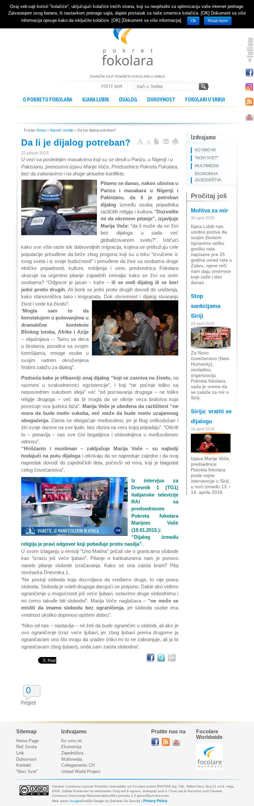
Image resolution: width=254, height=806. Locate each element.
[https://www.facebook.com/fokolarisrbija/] (155, 742)
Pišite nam (111, 86)
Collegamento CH (78, 765)
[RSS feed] (166, 742)
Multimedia (71, 759)
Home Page (27, 740)
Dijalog (128, 99)
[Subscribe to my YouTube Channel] (249, 116)
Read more (218, 20)
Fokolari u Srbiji (205, 99)
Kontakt (23, 765)
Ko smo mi (71, 740)
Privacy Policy (155, 801)
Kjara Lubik (95, 99)
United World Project (81, 771)
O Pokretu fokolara (47, 99)
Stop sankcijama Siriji (205, 306)
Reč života (26, 746)
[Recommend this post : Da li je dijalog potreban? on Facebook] (150, 658)
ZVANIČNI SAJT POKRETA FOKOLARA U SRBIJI (127, 42)
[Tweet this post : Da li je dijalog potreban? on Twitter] (161, 658)
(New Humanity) (210, 361)
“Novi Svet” (27, 771)
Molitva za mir (209, 210)
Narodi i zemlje (61, 130)
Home (41, 130)
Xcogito (75, 801)
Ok (193, 20)
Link (20, 753)
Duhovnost (161, 99)
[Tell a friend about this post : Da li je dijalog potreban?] (172, 658)
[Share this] (166, 142)
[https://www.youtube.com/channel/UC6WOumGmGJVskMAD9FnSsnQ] (176, 742)
